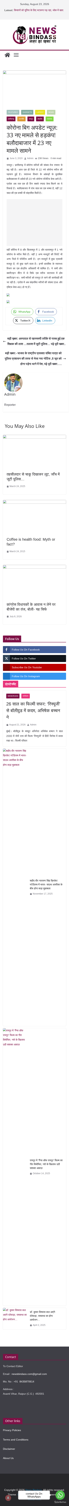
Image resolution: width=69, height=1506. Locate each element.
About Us (8, 1458)
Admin (30, 158)
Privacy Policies (12, 1430)
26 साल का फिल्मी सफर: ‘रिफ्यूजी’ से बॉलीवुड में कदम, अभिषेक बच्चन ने (33, 710)
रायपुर (31, 119)
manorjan (13, 696)
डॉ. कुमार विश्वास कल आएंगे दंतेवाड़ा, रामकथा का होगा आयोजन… (42, 1315)
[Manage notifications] (8, 1498)
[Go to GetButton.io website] (60, 1502)
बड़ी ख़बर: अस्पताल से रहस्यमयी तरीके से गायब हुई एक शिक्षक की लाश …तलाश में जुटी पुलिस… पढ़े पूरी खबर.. (36, 341)
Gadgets (27, 112)
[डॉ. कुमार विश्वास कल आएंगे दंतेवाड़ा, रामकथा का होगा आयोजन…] (15, 1319)
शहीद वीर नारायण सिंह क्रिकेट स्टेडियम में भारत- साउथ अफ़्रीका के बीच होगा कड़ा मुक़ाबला (46, 884)
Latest (40, 112)
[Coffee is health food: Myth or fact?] (34, 502)
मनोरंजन (25, 696)
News (51, 112)
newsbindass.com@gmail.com (29, 1373)
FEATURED (13, 112)
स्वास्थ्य (49, 119)
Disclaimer (9, 1448)
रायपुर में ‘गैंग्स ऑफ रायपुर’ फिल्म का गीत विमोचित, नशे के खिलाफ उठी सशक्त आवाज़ (46, 1164)
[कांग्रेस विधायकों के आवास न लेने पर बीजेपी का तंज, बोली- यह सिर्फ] (34, 567)
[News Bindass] (7, 54)
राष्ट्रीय (40, 119)
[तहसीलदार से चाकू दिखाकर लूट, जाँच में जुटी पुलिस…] (34, 437)
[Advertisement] (34, 222)
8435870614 (27, 1381)
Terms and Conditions (15, 1439)
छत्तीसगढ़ (11, 119)
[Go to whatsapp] (60, 1495)
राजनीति (21, 119)
